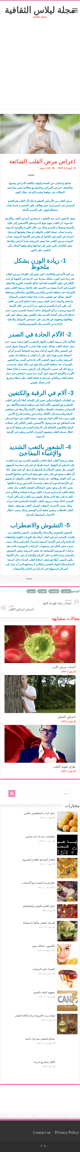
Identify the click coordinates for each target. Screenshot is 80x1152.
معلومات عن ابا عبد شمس (40, 836)
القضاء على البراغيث (43, 969)
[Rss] (44, 1146)
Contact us (42, 1132)
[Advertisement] (40, 69)
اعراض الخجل (66, 717)
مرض (31, 591)
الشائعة (54, 591)
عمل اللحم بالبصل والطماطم (39, 906)
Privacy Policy (67, 1132)
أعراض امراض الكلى (21, 608)
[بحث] (11, 793)
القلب (42, 591)
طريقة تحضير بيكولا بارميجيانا (39, 922)
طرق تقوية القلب (64, 766)
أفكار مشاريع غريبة (44, 1061)
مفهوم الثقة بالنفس (44, 992)
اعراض (66, 591)
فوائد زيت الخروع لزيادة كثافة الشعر (35, 1015)
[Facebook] (41, 1146)
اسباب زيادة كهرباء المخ (57, 602)
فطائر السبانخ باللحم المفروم (39, 859)
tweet (31, 174)
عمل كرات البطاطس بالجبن (39, 813)
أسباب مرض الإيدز (63, 667)
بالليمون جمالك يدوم (43, 945)
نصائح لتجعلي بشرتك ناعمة (40, 1038)
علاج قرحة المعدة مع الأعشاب (38, 882)
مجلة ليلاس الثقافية (40, 10)
